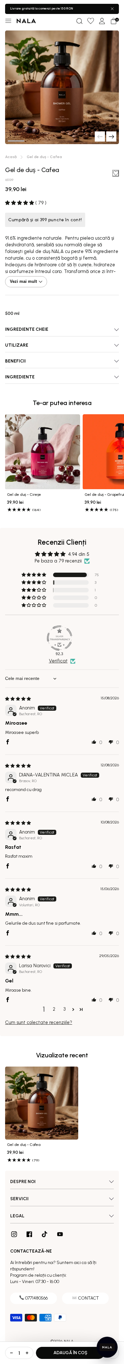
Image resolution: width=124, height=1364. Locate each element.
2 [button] (54, 1009)
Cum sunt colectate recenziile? (38, 1022)
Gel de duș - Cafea (23, 1144)
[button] (79, 21)
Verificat (58, 661)
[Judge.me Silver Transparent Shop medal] (59, 638)
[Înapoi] (100, 136)
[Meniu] (8, 21)
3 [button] (64, 1009)
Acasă (11, 157)
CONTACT (88, 1298)
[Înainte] (111, 136)
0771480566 (36, 1298)
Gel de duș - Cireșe (24, 494)
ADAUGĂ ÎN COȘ (70, 1352)
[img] (18, 698)
